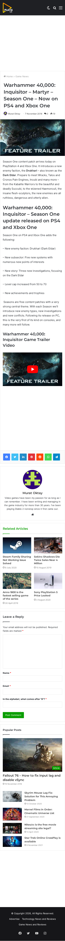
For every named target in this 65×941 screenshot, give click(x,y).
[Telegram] (56, 457)
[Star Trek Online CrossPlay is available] (12, 841)
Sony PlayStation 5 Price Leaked (46, 594)
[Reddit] (39, 457)
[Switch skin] (48, 9)
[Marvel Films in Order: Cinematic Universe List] (12, 814)
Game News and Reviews (32, 924)
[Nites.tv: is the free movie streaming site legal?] (12, 828)
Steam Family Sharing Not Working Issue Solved (17, 560)
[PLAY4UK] (11, 7)
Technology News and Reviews (39, 919)
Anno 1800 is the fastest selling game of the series (15, 595)
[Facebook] (6, 457)
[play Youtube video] (32, 369)
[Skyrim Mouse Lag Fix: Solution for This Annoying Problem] (12, 796)
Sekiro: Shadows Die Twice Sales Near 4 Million (47, 560)
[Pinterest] (31, 457)
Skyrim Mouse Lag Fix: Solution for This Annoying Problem (41, 796)
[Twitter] (14, 457)
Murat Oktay (14, 113)
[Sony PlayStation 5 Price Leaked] (48, 581)
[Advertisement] (32, 43)
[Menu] (60, 9)
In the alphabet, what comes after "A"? (25, 699)
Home (9, 76)
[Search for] (54, 9)
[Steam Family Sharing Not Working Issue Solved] (17, 545)
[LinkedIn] (23, 457)
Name (7, 673)
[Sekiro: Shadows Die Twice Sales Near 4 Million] (48, 545)
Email (7, 686)
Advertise (14, 919)
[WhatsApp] (48, 457)
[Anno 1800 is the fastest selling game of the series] (17, 581)
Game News (22, 76)
